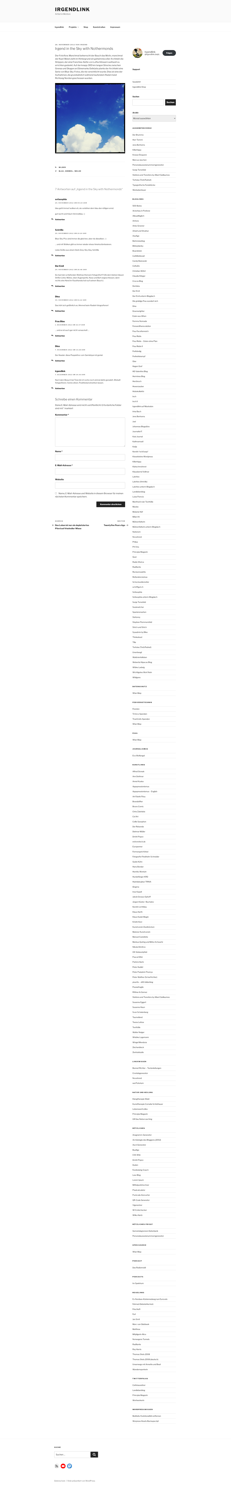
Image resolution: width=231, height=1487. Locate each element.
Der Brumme (138, 135)
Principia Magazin (140, 552)
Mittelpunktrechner (140, 1185)
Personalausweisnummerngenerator (148, 165)
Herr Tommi (137, 140)
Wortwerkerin (138, 1400)
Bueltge (135, 1150)
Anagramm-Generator (142, 1135)
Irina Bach (136, 411)
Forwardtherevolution (141, 326)
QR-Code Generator (141, 1200)
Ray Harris (136, 1349)
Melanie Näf (137, 512)
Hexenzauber (138, 386)
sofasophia (61, 199)
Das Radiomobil (139, 1267)
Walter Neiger (138, 1032)
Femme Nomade (139, 321)
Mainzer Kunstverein (141, 932)
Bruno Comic (138, 806)
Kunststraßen (99, 27)
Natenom (136, 532)
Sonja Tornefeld (139, 170)
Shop (86, 27)
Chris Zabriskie (138, 811)
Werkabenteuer (139, 190)
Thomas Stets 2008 (141, 1354)
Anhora (135, 221)
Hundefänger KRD (140, 877)
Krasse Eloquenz (139, 155)
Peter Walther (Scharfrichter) (144, 977)
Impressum (115, 27)
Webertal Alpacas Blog (142, 662)
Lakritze (135, 476)
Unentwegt (137, 652)
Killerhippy (136, 150)
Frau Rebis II (137, 346)
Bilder (62, 167)
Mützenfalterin (138, 522)
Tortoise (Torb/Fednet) (141, 180)
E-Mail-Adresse (64, 465)
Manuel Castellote (140, 937)
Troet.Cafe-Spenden (141, 719)
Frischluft (136, 1309)
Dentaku (136, 286)
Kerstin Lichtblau (139, 907)
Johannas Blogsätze (141, 426)
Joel (134, 421)
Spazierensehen (139, 612)
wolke (77, 171)
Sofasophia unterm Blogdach (144, 597)
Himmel (69, 171)
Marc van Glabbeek (140, 1324)
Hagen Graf (137, 366)
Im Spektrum (138, 1283)
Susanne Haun (138, 1007)
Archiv (135, 112)
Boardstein (137, 251)
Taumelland (137, 1017)
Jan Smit (136, 1319)
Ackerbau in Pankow (141, 211)
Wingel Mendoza (139, 1042)
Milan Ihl (136, 517)
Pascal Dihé (137, 957)
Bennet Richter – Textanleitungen (146, 1068)
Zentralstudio (138, 1052)
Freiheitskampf (138, 356)
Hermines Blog (138, 376)
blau (61, 171)
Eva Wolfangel (138, 755)
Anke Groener (138, 226)
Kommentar (62, 415)
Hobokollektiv (138, 391)
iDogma (135, 887)
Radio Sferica (138, 562)
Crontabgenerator (140, 1073)
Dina (57, 296)
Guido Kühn (137, 862)
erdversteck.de (138, 841)
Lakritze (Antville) (139, 481)
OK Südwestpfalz (139, 952)
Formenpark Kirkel (140, 852)
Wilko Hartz (137, 1215)
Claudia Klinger (138, 276)
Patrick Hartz (138, 962)
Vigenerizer (137, 1205)
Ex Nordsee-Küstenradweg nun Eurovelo (149, 1299)
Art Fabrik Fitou (138, 796)
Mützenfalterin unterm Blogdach (146, 527)
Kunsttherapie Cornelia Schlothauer (147, 1104)
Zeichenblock (138, 1047)
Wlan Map (136, 693)
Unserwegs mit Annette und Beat (146, 1364)
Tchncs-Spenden (139, 714)
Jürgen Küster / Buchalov (143, 902)
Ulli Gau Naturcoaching (142, 1119)
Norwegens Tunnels (140, 1339)
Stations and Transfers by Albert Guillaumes (151, 175)
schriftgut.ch (137, 587)
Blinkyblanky (137, 246)
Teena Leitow (138, 1022)
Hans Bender (138, 867)
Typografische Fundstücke (143, 185)
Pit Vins (135, 547)
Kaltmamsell (137, 441)
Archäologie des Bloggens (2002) (146, 1140)
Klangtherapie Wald (140, 1099)
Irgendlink (72, 9)
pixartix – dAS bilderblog (142, 982)
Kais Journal (137, 436)
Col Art (135, 816)
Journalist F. (137, 431)
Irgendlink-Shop (139, 87)
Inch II (135, 401)
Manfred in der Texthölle (142, 502)
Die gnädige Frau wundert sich (145, 301)
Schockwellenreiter (140, 582)
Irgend (83, 45)
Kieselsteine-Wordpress (142, 456)
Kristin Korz (137, 922)
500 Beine (137, 206)
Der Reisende (138, 826)
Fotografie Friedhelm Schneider (145, 856)
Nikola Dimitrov (139, 947)
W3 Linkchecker (139, 1210)
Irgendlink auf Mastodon (142, 406)
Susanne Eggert (139, 1002)
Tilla (134, 642)
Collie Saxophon (139, 821)
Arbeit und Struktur (140, 231)
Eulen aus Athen (139, 316)
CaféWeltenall (138, 256)
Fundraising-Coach (140, 1170)
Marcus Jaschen (139, 160)
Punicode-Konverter (141, 1195)
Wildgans (136, 677)
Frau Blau (60, 321)
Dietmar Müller (138, 831)
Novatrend (137, 537)
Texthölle (136, 1027)
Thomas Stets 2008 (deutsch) (145, 1359)
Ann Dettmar (138, 776)
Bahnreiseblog (138, 241)
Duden (135, 1165)
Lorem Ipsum (138, 1180)
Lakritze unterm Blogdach (143, 487)
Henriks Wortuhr (139, 871)
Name (59, 451)
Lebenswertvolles (140, 1109)
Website (59, 479)
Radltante (136, 567)
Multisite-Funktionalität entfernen (146, 1416)
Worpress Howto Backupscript (145, 1421)
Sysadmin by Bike (140, 632)
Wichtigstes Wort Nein (142, 672)
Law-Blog (136, 1175)
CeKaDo (136, 266)
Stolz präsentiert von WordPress (81, 1481)
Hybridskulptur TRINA (141, 882)
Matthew (136, 1329)
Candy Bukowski (139, 261)
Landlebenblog (138, 492)
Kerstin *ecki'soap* (140, 451)
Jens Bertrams (138, 145)
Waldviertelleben (139, 657)
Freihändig (136, 351)
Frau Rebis (136, 336)
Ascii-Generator (139, 1145)
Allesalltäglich (138, 216)
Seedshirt (136, 82)
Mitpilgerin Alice (139, 1334)
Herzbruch (136, 381)
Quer (134, 557)
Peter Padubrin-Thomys (142, 972)
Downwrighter (138, 311)
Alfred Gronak (138, 771)
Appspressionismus (140, 786)
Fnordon (135, 709)
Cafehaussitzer (138, 1385)
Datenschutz (59, 1481)
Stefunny (136, 617)
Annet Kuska (138, 781)
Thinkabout (137, 637)
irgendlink (60, 371)
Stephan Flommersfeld (142, 622)
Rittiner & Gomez (139, 992)
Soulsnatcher (138, 607)
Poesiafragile (138, 987)
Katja (134, 446)
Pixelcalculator (138, 1190)
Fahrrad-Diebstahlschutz (142, 1304)
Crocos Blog (137, 281)
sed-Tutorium (138, 1083)
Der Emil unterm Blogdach (143, 296)
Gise (134, 361)
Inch (134, 396)
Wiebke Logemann (140, 1037)
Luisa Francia (138, 496)
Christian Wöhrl (139, 271)
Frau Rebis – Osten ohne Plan (144, 341)
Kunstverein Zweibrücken (143, 927)
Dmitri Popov (138, 836)
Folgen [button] (169, 53)
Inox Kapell (137, 892)
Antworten (60, 219)
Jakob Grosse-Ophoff (141, 897)
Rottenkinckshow (139, 577)
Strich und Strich (139, 627)
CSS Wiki (136, 1155)
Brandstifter (137, 801)
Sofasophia (137, 592)
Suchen (135, 96)
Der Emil (59, 266)
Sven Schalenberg (140, 1012)
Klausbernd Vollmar (140, 472)
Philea (135, 542)
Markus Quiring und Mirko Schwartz (147, 942)
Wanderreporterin (140, 1369)
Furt (134, 1314)
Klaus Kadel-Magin (140, 917)
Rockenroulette (139, 572)
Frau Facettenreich (140, 331)
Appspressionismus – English (144, 791)
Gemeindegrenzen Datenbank (145, 1231)
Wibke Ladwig (138, 667)
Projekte (73, 27)
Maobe (135, 507)
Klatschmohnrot (139, 466)
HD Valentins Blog (140, 371)
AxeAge (135, 236)
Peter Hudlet (137, 967)
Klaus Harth (137, 912)
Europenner (137, 846)
